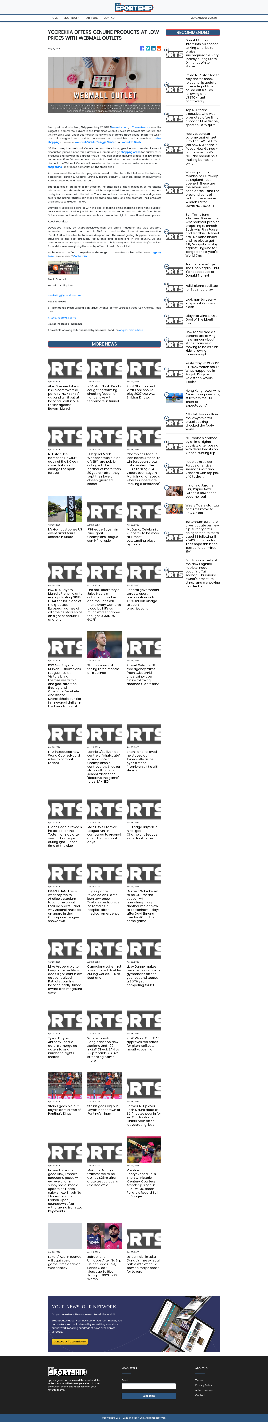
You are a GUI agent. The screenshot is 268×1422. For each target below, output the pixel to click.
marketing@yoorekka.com (64, 295)
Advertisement (204, 1390)
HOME (54, 18)
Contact (200, 1395)
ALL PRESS (92, 18)
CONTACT (110, 18)
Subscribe (149, 1396)
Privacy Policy (203, 1385)
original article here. (131, 330)
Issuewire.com (119, 127)
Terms (199, 1380)
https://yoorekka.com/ (62, 317)
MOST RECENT (72, 18)
